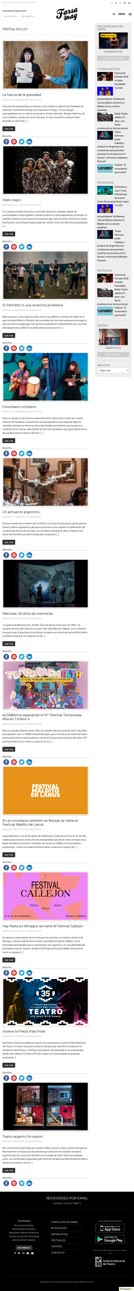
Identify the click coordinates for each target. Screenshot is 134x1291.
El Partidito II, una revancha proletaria (32, 305)
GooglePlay (28, 16)
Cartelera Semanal (64, 1222)
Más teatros (113, 354)
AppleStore (11, 16)
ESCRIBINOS (24, 1247)
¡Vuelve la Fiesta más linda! (24, 1031)
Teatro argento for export (22, 1136)
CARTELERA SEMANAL (113, 58)
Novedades (59, 1228)
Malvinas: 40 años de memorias (27, 613)
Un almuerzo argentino (21, 512)
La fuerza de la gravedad (21, 95)
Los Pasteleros (113, 51)
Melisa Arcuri (35, 100)
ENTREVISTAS (59, 1234)
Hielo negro (11, 200)
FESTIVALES (58, 1240)
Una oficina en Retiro (113, 348)
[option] (113, 43)
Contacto (58, 1252)
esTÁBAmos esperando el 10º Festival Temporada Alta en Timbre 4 (41, 717)
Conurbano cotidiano (19, 407)
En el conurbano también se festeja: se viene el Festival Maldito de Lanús (40, 822)
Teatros (56, 1246)
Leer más (9, 128)
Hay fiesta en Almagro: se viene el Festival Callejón (42, 926)
